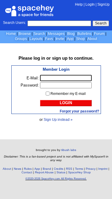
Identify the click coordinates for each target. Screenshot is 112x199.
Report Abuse (44, 172)
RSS (69, 168)
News (17, 168)
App (70, 39)
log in (39, 58)
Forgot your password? (79, 111)
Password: (30, 85)
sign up (59, 58)
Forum (99, 34)
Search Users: (14, 23)
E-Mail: (33, 78)
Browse (25, 34)
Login (66, 103)
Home (11, 34)
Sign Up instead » (58, 120)
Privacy (91, 168)
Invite (60, 39)
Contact (27, 172)
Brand (47, 168)
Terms (79, 168)
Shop (80, 39)
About (92, 39)
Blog (71, 34)
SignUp (103, 4)
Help (79, 4)
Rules (28, 168)
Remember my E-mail (68, 94)
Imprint (103, 168)
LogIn (90, 4)
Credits (58, 168)
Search (101, 23)
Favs (49, 39)
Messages (56, 34)
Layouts (36, 39)
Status (60, 172)
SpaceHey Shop (79, 172)
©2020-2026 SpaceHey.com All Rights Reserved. (56, 178)
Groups (21, 39)
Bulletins (84, 34)
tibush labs (68, 150)
